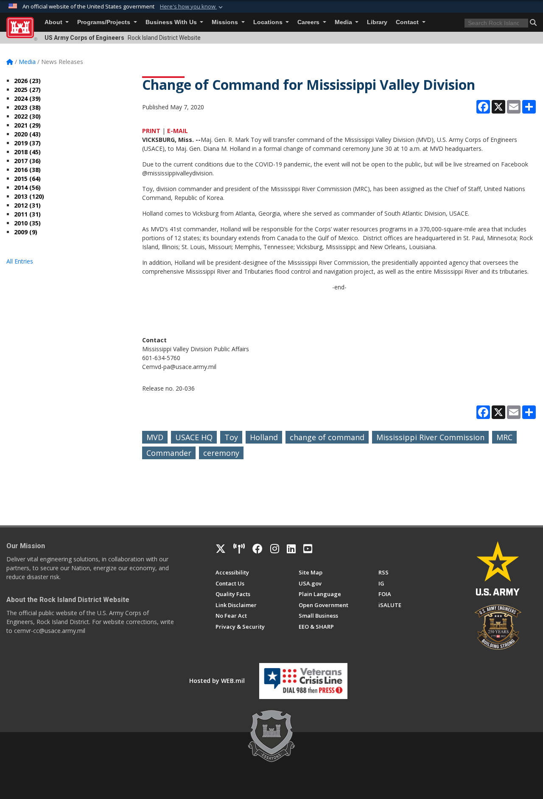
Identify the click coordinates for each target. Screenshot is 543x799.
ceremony (221, 453)
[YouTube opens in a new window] (307, 548)
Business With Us (172, 22)
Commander (168, 453)
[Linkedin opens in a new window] (291, 548)
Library (377, 22)
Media (344, 22)
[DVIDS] (239, 548)
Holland (264, 437)
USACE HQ (194, 437)
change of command (327, 437)
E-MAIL (177, 131)
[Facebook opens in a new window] (257, 548)
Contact (408, 22)
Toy (231, 437)
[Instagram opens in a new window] (274, 548)
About (54, 22)
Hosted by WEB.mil (217, 681)
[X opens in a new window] (221, 548)
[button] (192, 7)
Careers (309, 22)
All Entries (19, 261)
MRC (504, 437)
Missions (226, 22)
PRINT (151, 131)
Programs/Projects (104, 22)
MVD (154, 437)
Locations (268, 22)
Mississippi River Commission (430, 437)
